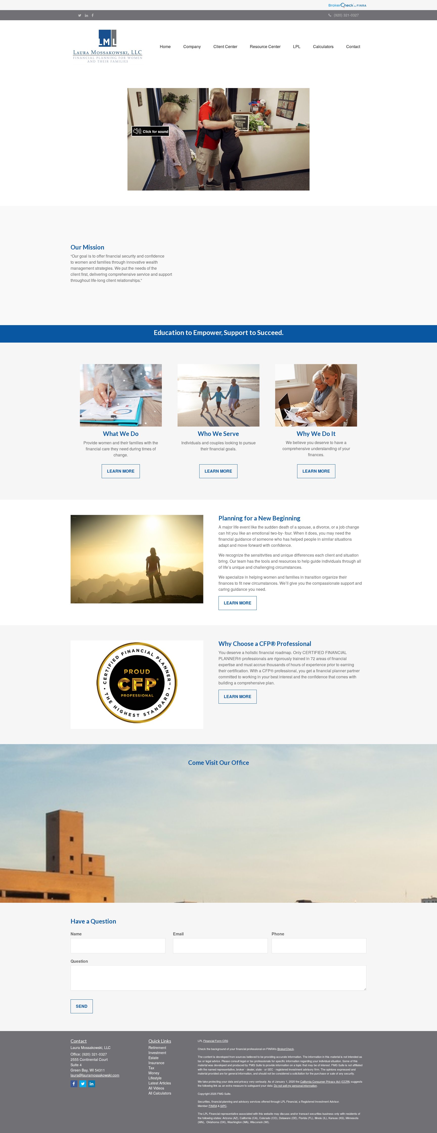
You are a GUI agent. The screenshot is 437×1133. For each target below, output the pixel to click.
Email (178, 934)
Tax (151, 1067)
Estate (153, 1057)
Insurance (156, 1062)
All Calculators (159, 1093)
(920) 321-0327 (346, 14)
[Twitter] (79, 15)
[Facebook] (93, 15)
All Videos (156, 1087)
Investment (157, 1052)
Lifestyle (155, 1077)
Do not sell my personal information (295, 1085)
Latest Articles (159, 1082)
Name (76, 934)
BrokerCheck (285, 1049)
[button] (192, 46)
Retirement (157, 1047)
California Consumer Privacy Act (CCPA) (325, 1081)
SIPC (223, 1106)
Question (79, 961)
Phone (278, 934)
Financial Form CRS (215, 1041)
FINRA (213, 1106)
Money (153, 1072)
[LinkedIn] (86, 15)
